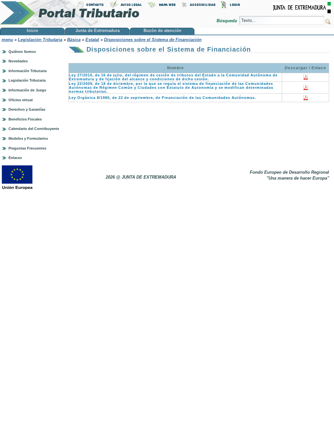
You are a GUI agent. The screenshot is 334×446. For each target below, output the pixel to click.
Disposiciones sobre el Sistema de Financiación (153, 39)
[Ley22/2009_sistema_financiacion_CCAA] (305, 89)
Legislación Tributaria (40, 39)
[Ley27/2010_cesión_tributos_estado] (305, 78)
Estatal (92, 39)
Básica (74, 39)
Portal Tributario (70, 13)
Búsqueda (227, 20)
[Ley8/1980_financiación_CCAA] (305, 99)
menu (7, 39)
